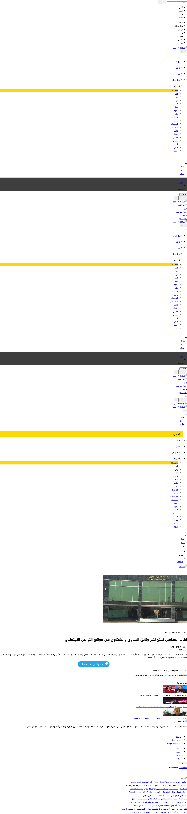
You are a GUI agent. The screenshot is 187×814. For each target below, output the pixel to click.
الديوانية (175, 117)
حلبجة (176, 154)
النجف (176, 144)
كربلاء (176, 130)
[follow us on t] (178, 731)
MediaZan (183, 767)
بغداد (176, 107)
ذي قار (175, 120)
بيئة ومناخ (176, 80)
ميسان (175, 140)
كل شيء (176, 62)
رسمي (178, 752)
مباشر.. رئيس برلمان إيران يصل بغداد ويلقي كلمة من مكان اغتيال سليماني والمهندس (154, 785)
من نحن (178, 736)
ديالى (176, 114)
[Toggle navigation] (186, 55)
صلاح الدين (174, 127)
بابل (177, 100)
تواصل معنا (176, 740)
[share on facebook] (185, 627)
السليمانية (174, 124)
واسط (176, 151)
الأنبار (176, 93)
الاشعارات (183, 194)
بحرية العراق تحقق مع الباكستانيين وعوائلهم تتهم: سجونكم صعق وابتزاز (159, 799)
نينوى (176, 147)
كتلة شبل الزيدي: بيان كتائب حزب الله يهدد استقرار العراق (165, 795)
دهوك (176, 110)
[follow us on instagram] (180, 731)
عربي (181, 763)
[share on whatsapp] (177, 627)
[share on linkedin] (180, 627)
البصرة (175, 104)
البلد (179, 748)
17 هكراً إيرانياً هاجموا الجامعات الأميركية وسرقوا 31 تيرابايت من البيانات (160, 805)
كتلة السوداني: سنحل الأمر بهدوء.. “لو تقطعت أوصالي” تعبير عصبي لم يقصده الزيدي (154, 809)
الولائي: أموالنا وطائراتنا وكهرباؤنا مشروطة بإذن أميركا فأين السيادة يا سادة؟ (158, 792)
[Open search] (176, 198)
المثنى (175, 137)
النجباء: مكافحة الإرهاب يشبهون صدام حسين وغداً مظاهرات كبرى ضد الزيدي (158, 802)
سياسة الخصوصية (174, 743)
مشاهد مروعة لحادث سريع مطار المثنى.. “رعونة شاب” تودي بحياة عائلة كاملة (158, 788)
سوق (178, 74)
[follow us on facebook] (185, 731)
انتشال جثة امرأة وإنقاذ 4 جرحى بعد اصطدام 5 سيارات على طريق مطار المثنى (157, 812)
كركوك (175, 134)
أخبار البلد (176, 86)
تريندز (178, 68)
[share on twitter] (183, 627)
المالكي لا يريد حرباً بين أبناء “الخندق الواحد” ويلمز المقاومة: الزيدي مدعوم (159, 782)
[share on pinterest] (172, 627)
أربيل (176, 97)
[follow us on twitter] (183, 731)
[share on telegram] (174, 627)
